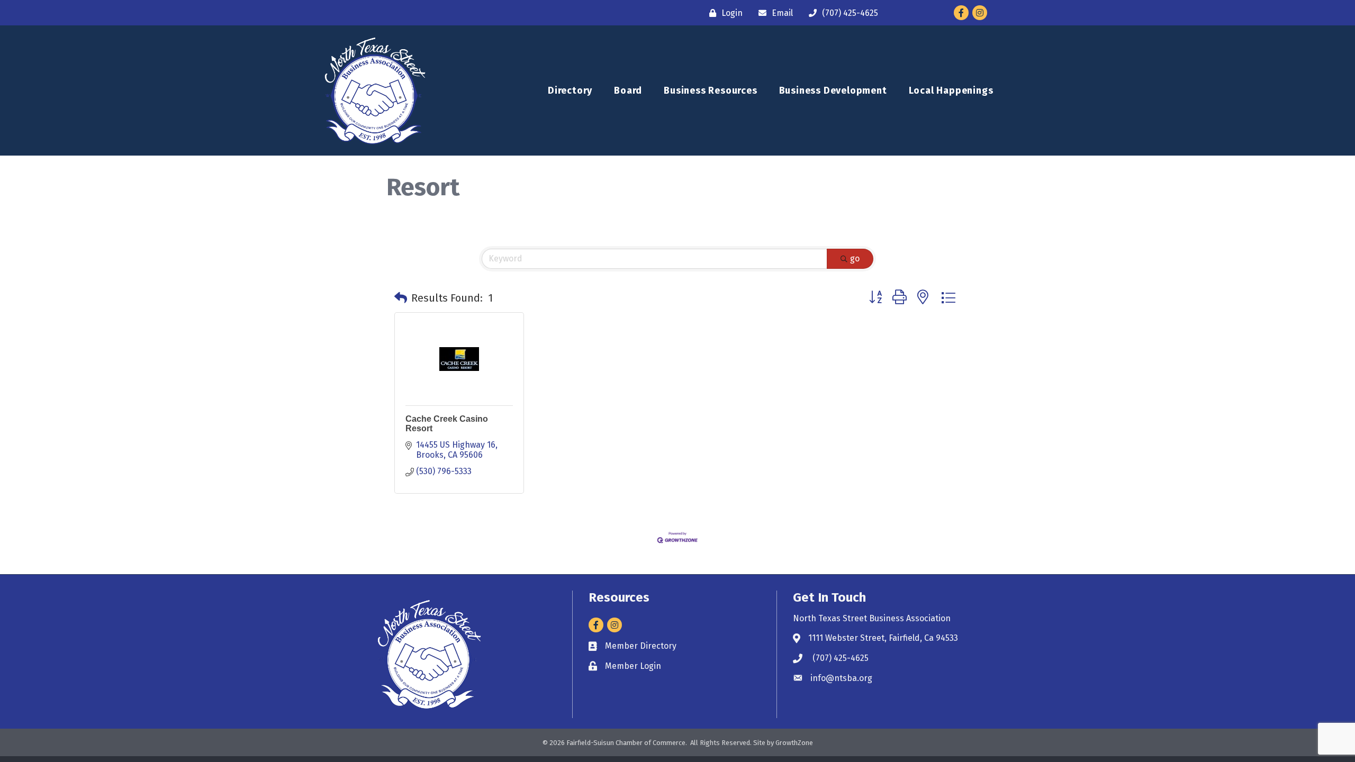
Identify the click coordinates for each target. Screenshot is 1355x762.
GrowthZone (794, 743)
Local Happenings (951, 90)
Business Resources (710, 90)
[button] (400, 297)
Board (628, 90)
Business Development (833, 90)
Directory (570, 90)
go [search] (855, 258)
